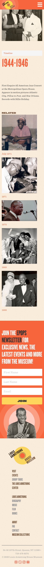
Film (14, 509)
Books (14, 513)
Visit (14, 471)
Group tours (17, 479)
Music (14, 505)
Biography (16, 501)
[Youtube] (28, 562)
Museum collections (21, 534)
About (14, 522)
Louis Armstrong (19, 496)
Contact (15, 530)
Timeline (8, 53)
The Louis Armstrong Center (21, 485)
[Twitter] (20, 562)
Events (15, 475)
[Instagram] (24, 562)
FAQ (13, 526)
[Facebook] (16, 562)
